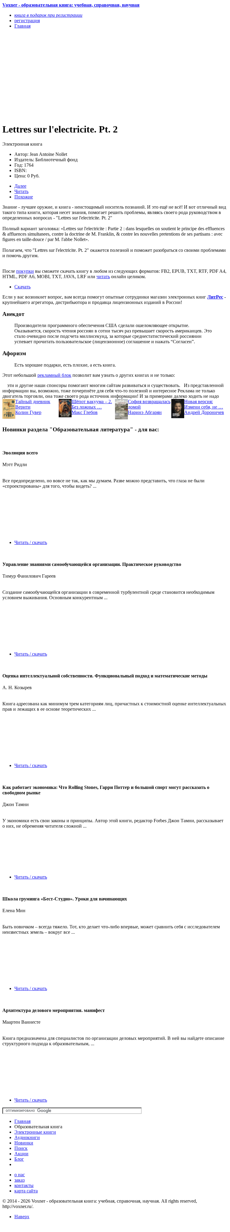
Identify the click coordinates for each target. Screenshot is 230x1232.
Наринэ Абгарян (145, 412)
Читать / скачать (30, 542)
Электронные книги (35, 1132)
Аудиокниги (27, 1137)
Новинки (23, 1142)
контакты (24, 1185)
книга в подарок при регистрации (48, 15)
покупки (25, 271)
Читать (21, 191)
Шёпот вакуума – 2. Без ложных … (92, 404)
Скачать (22, 286)
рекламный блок (54, 375)
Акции (21, 1153)
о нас (19, 1174)
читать (103, 276)
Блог (19, 1159)
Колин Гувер (28, 412)
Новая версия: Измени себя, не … (203, 404)
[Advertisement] (81, 76)
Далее (20, 186)
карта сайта (26, 1190)
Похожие (23, 196)
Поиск (21, 1148)
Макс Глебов (85, 412)
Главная (22, 1121)
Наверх (21, 1216)
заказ (19, 1180)
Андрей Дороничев (204, 412)
